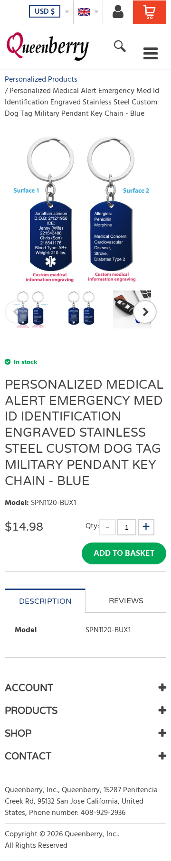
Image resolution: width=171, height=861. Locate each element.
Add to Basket (124, 554)
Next (145, 312)
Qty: (92, 526)
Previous (16, 312)
